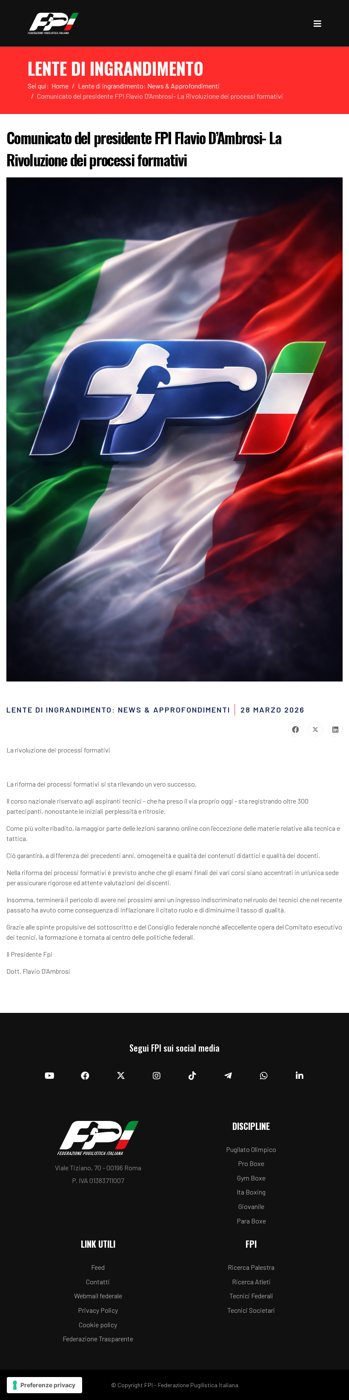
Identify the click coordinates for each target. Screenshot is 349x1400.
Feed (98, 1267)
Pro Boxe (251, 1163)
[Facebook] (295, 729)
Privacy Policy (98, 1310)
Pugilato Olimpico (251, 1149)
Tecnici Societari (251, 1310)
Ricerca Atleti (251, 1281)
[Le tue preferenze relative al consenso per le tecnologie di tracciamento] (44, 1385)
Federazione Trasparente (98, 1338)
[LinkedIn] (335, 729)
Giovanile (251, 1206)
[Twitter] (315, 729)
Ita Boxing (251, 1192)
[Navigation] (317, 23)
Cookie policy (98, 1324)
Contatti (98, 1281)
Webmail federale (98, 1296)
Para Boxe (251, 1221)
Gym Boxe (251, 1178)
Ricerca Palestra (251, 1267)
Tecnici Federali (251, 1296)
